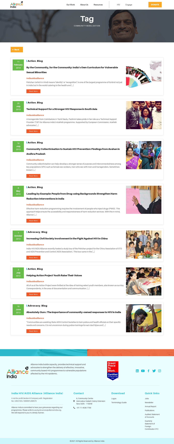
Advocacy (34, 232)
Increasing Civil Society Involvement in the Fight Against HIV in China (67, 238)
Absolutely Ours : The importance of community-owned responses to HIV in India (73, 312)
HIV (118, 4)
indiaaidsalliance (35, 78)
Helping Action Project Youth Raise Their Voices (54, 275)
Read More (33, 91)
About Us (84, 4)
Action (32, 60)
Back (16, 49)
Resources (98, 4)
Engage (128, 4)
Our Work (70, 4)
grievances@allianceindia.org (49, 410)
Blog (40, 60)
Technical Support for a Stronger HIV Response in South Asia (61, 109)
